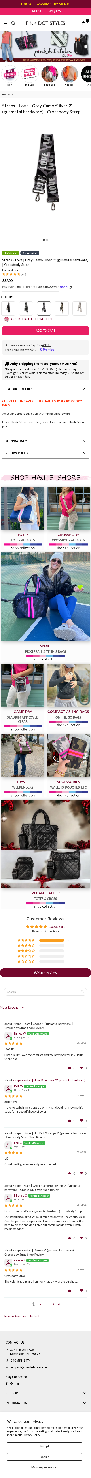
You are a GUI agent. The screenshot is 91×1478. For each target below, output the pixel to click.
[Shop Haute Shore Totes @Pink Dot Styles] (22, 508)
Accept (44, 1446)
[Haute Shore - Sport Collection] (45, 596)
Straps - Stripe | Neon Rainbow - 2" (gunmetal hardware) (49, 1080)
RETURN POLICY (17, 453)
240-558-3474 (21, 1360)
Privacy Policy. (32, 1435)
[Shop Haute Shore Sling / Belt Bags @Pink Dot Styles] (68, 685)
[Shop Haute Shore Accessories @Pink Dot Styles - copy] (68, 755)
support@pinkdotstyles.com (29, 1367)
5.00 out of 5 (57, 927)
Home (6, 94)
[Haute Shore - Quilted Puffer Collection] (45, 844)
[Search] (13, 23)
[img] (13, 1043)
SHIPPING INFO (16, 441)
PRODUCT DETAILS (19, 389)
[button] (11, 274)
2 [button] (41, 1304)
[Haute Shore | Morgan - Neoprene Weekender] (22, 755)
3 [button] (48, 1304)
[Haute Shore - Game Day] (22, 685)
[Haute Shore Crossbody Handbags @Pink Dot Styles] (68, 508)
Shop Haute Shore (45, 477)
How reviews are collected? (22, 1316)
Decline (44, 1457)
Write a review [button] (45, 972)
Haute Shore (10, 270)
